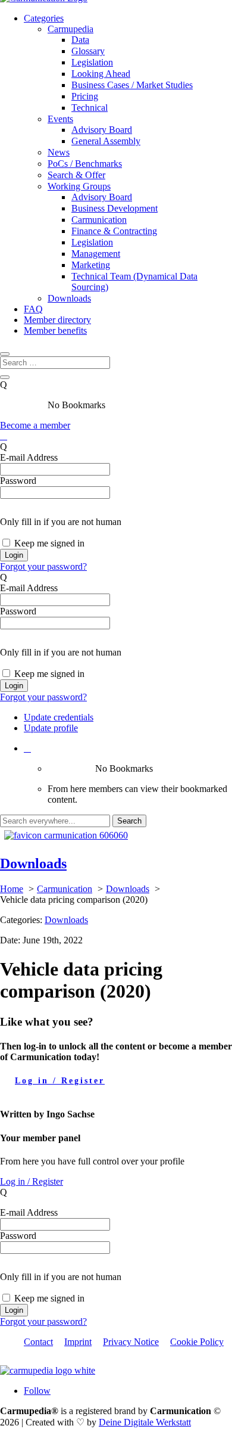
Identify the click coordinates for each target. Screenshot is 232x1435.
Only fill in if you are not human (60, 522)
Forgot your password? (43, 566)
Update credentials (58, 717)
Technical (89, 107)
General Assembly (105, 141)
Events (60, 119)
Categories (44, 18)
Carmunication (99, 220)
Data (80, 40)
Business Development (114, 208)
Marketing (90, 265)
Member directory (57, 320)
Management (95, 254)
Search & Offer (76, 175)
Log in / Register (60, 1080)
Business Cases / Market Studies (132, 85)
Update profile (51, 728)
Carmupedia (70, 29)
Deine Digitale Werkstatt (145, 1422)
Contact (38, 1342)
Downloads (69, 298)
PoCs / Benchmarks (85, 164)
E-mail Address (29, 457)
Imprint (78, 1342)
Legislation (92, 62)
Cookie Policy (197, 1342)
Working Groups (79, 186)
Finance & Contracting (114, 231)
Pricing (84, 96)
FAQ (33, 309)
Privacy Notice (131, 1342)
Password (18, 481)
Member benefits (55, 330)
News (59, 152)
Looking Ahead (100, 74)
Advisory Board (101, 130)
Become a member (35, 425)
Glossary (88, 51)
